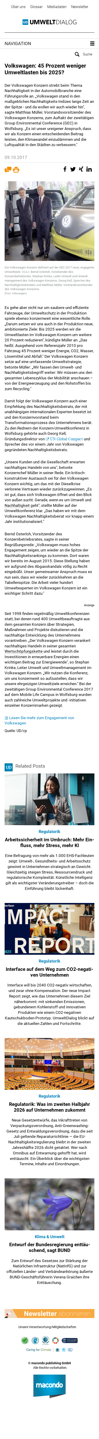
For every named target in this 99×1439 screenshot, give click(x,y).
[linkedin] (89, 171)
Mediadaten (57, 7)
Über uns (18, 7)
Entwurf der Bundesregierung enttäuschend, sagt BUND (49, 1247)
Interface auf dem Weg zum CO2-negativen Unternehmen (49, 972)
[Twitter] (73, 171)
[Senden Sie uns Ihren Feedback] (8, 171)
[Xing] (81, 171)
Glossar (36, 7)
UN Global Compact (66, 439)
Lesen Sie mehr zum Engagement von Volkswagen (39, 720)
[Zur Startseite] (49, 22)
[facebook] (65, 171)
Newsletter (79, 7)
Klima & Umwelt (49, 1236)
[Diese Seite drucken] (16, 171)
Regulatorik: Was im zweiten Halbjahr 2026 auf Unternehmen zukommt (49, 1107)
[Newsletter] (49, 1313)
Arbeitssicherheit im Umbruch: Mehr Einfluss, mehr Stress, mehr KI (49, 842)
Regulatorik (49, 831)
